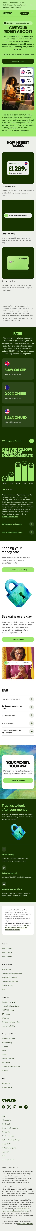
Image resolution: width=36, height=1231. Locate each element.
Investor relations (8, 1059)
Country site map (8, 1136)
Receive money (7, 985)
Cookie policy (6, 1124)
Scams (4, 1156)
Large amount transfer (10, 977)
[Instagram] (14, 1107)
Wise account (6, 969)
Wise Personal (7, 949)
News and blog (7, 1043)
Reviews (5, 1070)
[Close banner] (31, 5)
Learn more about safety (18, 570)
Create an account (18, 780)
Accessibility (6, 1144)
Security (5, 1047)
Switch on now (18, 639)
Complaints (6, 1132)
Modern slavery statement (11, 1140)
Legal (3, 1116)
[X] (9, 1107)
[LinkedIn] (26, 1107)
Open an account (18, 61)
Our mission (6, 1063)
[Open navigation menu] (31, 13)
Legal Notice (6, 1152)
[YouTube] (20, 1107)
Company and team (8, 1039)
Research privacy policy (10, 1128)
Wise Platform (7, 957)
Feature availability (8, 1026)
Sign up (24, 13)
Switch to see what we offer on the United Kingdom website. (15, 6)
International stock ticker (10, 1006)
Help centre (6, 1083)
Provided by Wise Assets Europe (18, 23)
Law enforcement (8, 1160)
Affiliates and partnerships (11, 1067)
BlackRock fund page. (10, 516)
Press (4, 1051)
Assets (4, 989)
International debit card (10, 981)
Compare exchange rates (11, 1022)
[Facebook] (3, 1107)
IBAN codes (6, 1014)
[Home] (7, 13)
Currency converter (9, 1002)
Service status (7, 1087)
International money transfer (12, 973)
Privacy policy (7, 1120)
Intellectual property (9, 1148)
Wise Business (7, 953)
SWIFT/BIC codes (8, 1010)
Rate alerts (5, 1018)
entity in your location (25, 1223)
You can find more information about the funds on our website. (17, 927)
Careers (4, 1055)
